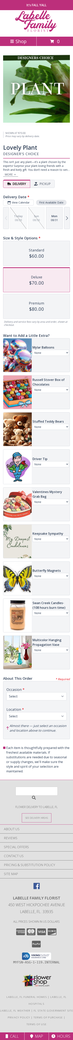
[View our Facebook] (36, 888)
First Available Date (51, 202)
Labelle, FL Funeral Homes (26, 997)
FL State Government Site (53, 1010)
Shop (21, 41)
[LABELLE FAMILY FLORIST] (36, 31)
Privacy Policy (19, 1017)
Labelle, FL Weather (15, 1010)
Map (38, 1036)
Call (13, 1036)
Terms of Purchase (48, 1017)
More (9, 174)
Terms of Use (36, 1024)
